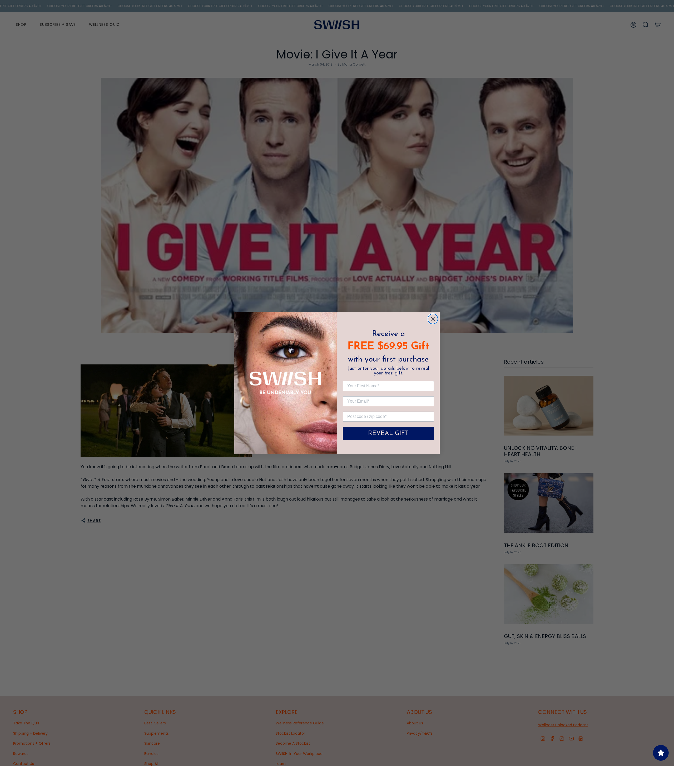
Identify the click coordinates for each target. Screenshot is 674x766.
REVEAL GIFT (388, 433)
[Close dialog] (433, 319)
